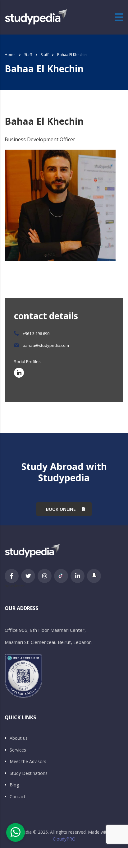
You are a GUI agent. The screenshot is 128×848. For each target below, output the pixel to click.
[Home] (36, 17)
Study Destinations (29, 773)
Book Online (61, 509)
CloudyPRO (64, 839)
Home (10, 54)
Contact (17, 796)
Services (18, 750)
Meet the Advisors (28, 761)
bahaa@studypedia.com (46, 345)
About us (19, 738)
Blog (14, 785)
